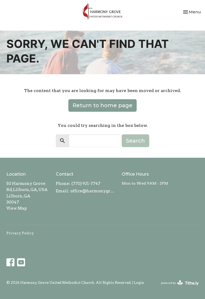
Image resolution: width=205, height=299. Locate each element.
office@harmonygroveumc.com (93, 191)
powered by (177, 287)
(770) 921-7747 (86, 183)
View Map (16, 208)
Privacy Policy (20, 233)
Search (135, 141)
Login (139, 283)
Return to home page (102, 105)
